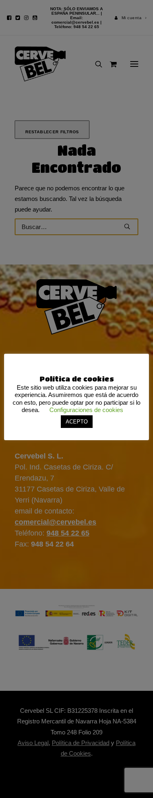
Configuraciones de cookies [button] (86, 409)
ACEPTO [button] (77, 422)
